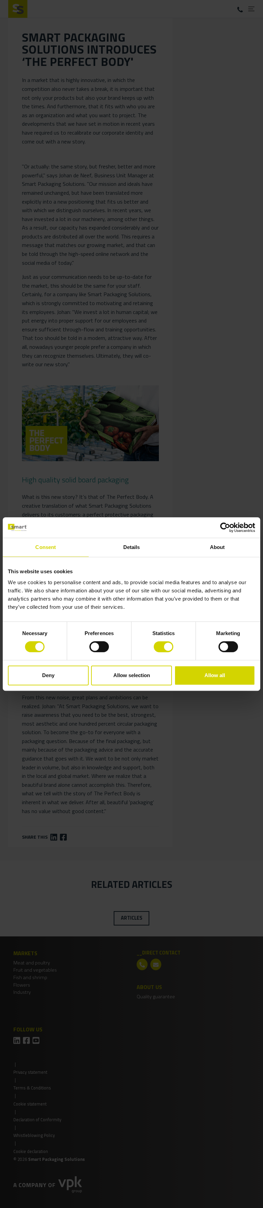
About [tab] (217, 547)
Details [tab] (131, 547)
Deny (48, 675)
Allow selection (131, 675)
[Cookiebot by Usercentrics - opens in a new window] (225, 527)
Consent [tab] (45, 547)
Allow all (214, 675)
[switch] (99, 646)
